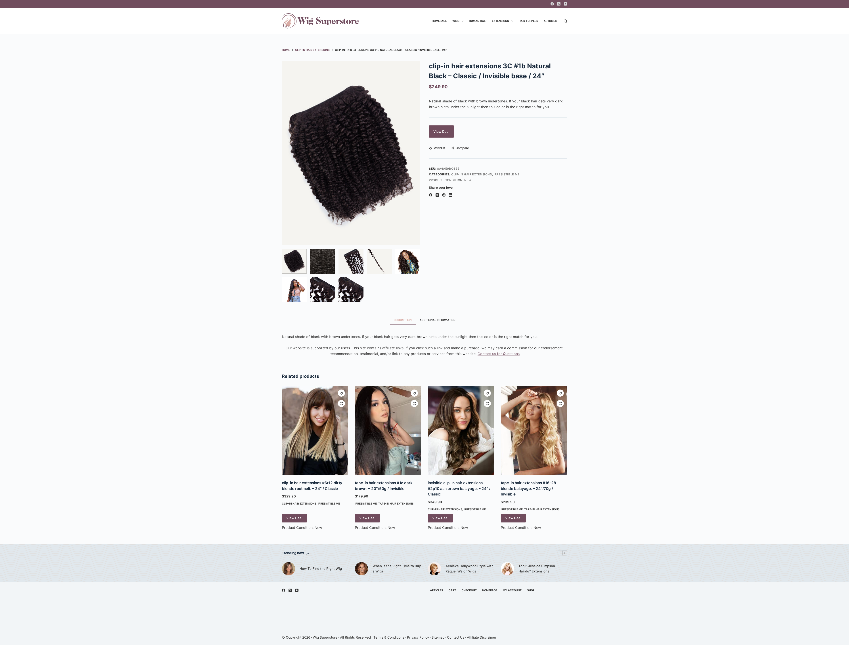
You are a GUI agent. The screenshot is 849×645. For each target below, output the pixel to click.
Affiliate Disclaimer (481, 637)
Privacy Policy (418, 637)
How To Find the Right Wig (321, 568)
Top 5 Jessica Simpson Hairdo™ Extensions (536, 569)
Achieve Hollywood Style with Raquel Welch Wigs (469, 569)
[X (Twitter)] (558, 4)
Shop (531, 590)
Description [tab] (403, 320)
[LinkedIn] (450, 195)
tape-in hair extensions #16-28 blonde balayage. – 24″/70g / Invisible (528, 488)
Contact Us (455, 637)
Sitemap (438, 637)
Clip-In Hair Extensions (471, 174)
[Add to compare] (341, 403)
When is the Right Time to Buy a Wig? (397, 569)
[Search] (565, 21)
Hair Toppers (528, 21)
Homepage (439, 21)
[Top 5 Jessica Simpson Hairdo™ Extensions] (507, 568)
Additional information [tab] (437, 320)
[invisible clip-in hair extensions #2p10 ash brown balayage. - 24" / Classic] (461, 430)
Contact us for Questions (499, 353)
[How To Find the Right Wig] (288, 568)
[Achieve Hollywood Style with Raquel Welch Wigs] (434, 568)
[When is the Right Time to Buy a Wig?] (361, 568)
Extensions (500, 21)
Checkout (469, 590)
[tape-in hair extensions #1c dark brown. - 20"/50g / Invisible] (388, 430)
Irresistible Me (507, 174)
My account (512, 590)
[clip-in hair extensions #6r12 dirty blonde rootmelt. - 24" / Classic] (315, 430)
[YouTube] (565, 4)
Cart (452, 590)
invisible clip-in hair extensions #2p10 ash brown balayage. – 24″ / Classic (459, 488)
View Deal (441, 131)
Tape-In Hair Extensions (396, 503)
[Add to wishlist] (341, 393)
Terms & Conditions (388, 637)
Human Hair (477, 21)
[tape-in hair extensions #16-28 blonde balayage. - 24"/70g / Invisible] (534, 430)
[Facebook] (552, 4)
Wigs (455, 21)
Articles (550, 21)
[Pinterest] (444, 195)
